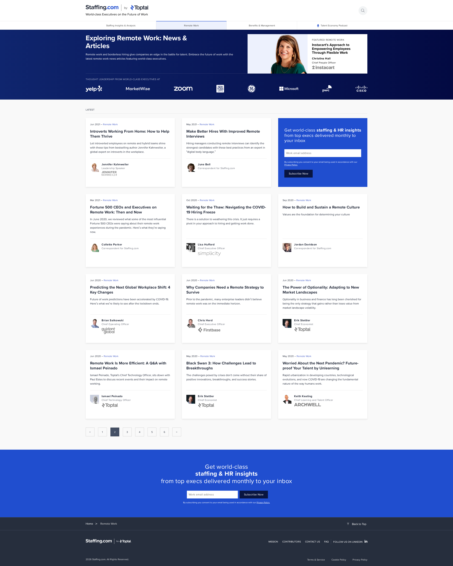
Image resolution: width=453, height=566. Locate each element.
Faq (326, 541)
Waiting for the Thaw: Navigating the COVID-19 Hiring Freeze (226, 209)
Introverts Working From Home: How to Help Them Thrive (129, 133)
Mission (273, 541)
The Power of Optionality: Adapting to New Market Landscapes (321, 289)
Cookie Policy (338, 559)
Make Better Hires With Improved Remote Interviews (223, 133)
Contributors (291, 541)
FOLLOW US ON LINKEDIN (348, 542)
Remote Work (191, 25)
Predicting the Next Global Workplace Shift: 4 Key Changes (130, 289)
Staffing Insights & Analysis (121, 25)
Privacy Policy (359, 559)
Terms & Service (316, 559)
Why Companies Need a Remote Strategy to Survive (225, 289)
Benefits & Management (262, 25)
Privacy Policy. (291, 164)
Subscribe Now (298, 174)
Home (89, 524)
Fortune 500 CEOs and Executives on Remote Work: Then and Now (123, 209)
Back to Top (359, 524)
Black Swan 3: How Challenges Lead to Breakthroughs (221, 365)
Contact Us (312, 541)
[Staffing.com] (102, 8)
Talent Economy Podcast (334, 25)
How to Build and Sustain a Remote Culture (321, 207)
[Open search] (363, 10)
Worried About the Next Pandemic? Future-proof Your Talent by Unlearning (321, 365)
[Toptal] (139, 8)
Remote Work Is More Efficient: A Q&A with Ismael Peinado (128, 365)
